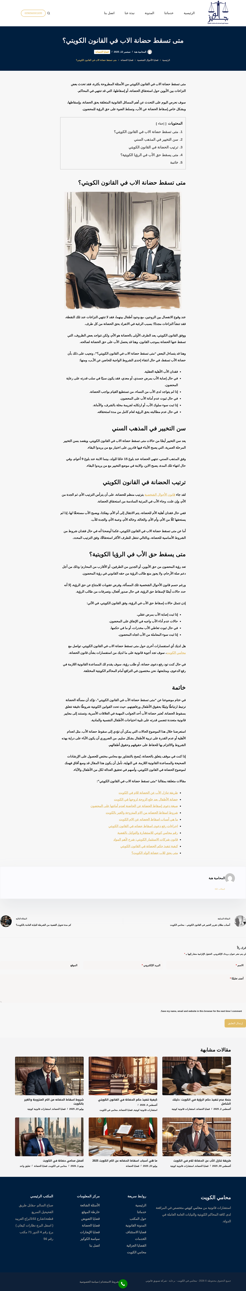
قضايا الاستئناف (136, 1232)
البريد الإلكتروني (151, 965)
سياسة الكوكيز (90, 1239)
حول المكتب (138, 1218)
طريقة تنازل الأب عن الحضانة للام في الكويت (148, 792)
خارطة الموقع (91, 1212)
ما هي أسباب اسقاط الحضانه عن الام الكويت (148, 819)
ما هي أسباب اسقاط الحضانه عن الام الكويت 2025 (124, 1160)
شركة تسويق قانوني (156, 1280)
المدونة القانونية (136, 1225)
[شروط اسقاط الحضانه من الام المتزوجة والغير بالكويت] (49, 1076)
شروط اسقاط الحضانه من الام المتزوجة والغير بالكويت (142, 812)
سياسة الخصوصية (89, 1281)
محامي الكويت (176, 652)
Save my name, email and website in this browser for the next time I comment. (201, 1011)
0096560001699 (33, 13)
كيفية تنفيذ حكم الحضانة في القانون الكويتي (149, 846)
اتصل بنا (109, 13)
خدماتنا (169, 13)
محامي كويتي (193, 1208)
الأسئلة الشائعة (90, 1205)
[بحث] (48, 13)
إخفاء (161, 123)
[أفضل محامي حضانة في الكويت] (49, 1136)
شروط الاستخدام (110, 1281)
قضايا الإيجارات (90, 1232)
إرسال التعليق (235, 1023)
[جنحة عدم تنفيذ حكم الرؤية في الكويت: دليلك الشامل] (196, 1076)
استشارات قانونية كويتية (183, 1109)
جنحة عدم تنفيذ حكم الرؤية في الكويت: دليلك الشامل (201, 1101)
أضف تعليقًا (236, 978)
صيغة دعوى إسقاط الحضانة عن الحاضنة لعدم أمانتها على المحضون (134, 806)
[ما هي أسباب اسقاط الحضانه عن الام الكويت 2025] (123, 1136)
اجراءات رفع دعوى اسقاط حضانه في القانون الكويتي (143, 826)
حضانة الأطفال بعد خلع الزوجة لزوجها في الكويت (146, 799)
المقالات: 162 (220, 889)
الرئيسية (189, 13)
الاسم (239, 965)
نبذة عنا (130, 13)
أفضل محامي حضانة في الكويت (63, 1160)
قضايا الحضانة (102, 51)
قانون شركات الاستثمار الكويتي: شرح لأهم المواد (145, 839)
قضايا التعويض (90, 1218)
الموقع (73, 965)
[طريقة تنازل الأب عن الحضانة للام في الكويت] (196, 1136)
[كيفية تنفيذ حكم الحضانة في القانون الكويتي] (123, 1076)
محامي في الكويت (109, 1110)
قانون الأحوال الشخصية (160, 494)
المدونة (149, 13)
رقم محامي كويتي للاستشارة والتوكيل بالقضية (147, 833)
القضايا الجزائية (136, 1245)
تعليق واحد (25, 1166)
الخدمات (140, 1239)
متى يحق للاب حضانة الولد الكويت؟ (155, 853)
